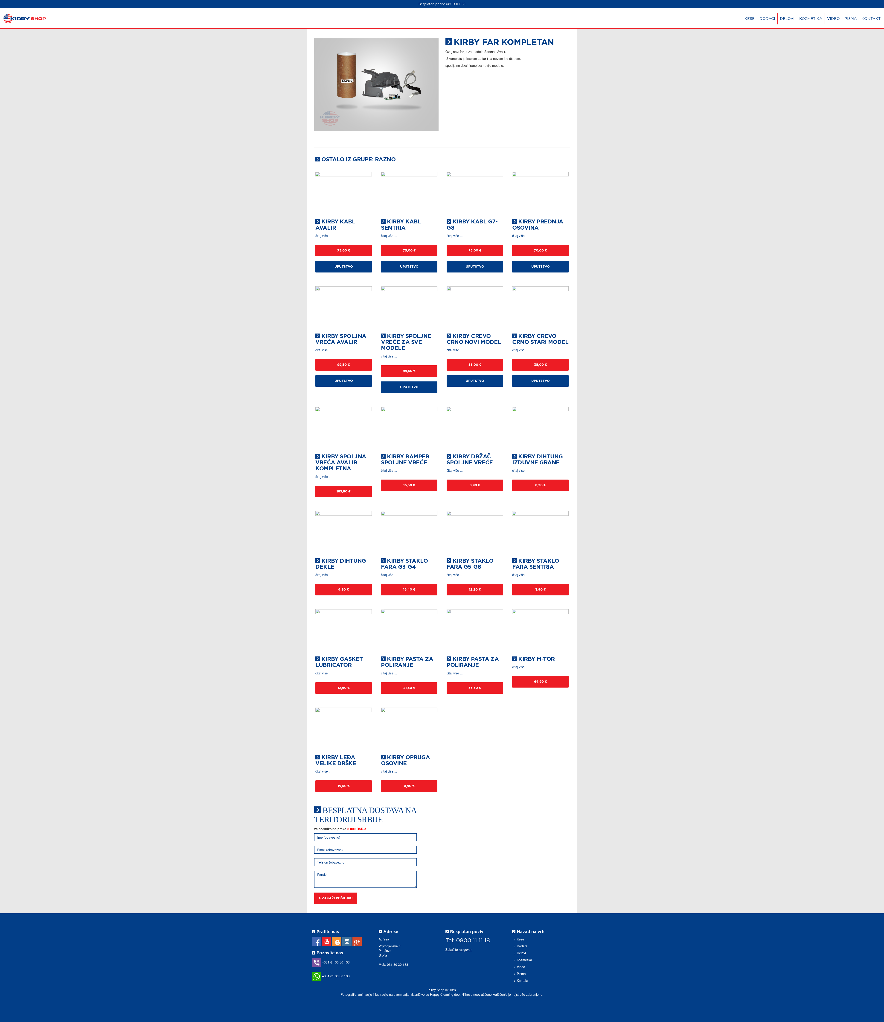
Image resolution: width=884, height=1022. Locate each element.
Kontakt (871, 18)
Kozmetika (810, 18)
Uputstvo (343, 266)
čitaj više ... (323, 235)
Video (833, 18)
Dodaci (767, 18)
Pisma (851, 18)
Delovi (787, 18)
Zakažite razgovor (458, 949)
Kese (749, 18)
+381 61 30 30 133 (335, 962)
